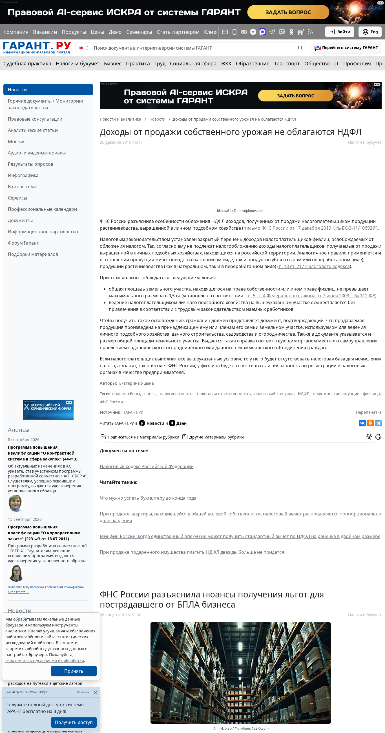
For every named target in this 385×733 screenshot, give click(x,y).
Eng (374, 31)
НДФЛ (303, 393)
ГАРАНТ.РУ (133, 412)
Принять (74, 671)
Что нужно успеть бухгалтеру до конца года (148, 498)
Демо (115, 31)
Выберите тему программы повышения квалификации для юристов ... (46, 589)
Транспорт (287, 63)
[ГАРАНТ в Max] (262, 32)
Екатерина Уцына (136, 383)
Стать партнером (178, 31)
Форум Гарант (23, 243)
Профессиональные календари (42, 209)
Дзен (181, 423)
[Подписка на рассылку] (225, 31)
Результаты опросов (30, 164)
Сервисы (17, 198)
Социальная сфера (193, 63)
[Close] (95, 692)
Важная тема (22, 186)
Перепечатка (369, 412)
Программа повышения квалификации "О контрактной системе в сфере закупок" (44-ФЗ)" (43, 453)
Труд (159, 63)
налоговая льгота (177, 393)
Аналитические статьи (33, 130)
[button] (346, 48)
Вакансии (45, 31)
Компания (15, 31)
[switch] (83, 48)
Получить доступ (74, 722)
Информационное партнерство (43, 232)
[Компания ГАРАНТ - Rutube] (301, 31)
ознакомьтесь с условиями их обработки (44, 660)
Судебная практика (27, 63)
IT (336, 63)
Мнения (17, 141)
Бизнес (112, 63)
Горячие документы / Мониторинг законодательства (46, 104)
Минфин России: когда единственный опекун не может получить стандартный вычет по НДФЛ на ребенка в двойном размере (240, 536)
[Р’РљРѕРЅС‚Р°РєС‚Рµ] (362, 423)
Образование (252, 63)
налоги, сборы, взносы (134, 393)
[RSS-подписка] (310, 31)
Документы (20, 220)
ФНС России (111, 401)
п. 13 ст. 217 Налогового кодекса (314, 266)
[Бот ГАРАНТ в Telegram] (281, 31)
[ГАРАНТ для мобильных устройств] (234, 31)
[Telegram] (378, 423)
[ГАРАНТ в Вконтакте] (244, 31)
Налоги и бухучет (77, 63)
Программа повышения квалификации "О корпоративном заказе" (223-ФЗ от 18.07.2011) (44, 532)
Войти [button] (343, 31)
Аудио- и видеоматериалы (37, 153)
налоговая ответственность (224, 393)
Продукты (74, 31)
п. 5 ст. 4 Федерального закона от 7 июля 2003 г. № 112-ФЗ (311, 296)
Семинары (139, 31)
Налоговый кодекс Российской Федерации (147, 466)
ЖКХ (226, 63)
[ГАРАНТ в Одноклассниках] (291, 31)
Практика (138, 63)
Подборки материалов (33, 254)
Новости (17, 90)
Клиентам (216, 31)
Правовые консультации (35, 119)
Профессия (357, 63)
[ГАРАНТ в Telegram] (272, 31)
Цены (97, 31)
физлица (371, 393)
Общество (317, 63)
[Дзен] (253, 32)
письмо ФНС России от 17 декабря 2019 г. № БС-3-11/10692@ (310, 228)
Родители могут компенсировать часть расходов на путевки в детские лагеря (46, 680)
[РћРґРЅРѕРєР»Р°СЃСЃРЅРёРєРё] (370, 423)
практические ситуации (336, 393)
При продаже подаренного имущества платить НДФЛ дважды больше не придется (192, 552)
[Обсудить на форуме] (369, 436)
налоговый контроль (274, 393)
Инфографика (23, 175)
